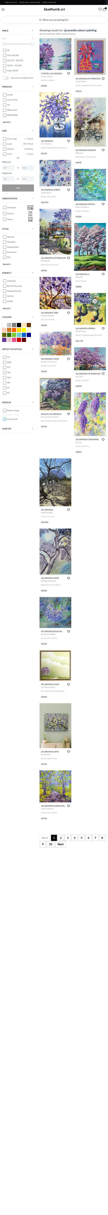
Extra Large (12, 139)
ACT (9, 367)
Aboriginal (11, 242)
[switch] (6, 78)
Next (61, 844)
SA (8, 388)
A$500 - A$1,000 (14, 65)
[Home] (54, 9)
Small (9, 154)
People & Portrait (14, 291)
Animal (10, 301)
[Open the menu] (3, 9)
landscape (11, 207)
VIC (8, 357)
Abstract (10, 237)
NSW (9, 362)
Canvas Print (12, 100)
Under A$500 (12, 70)
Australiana (11, 252)
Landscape (11, 281)
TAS (8, 372)
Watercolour (12, 110)
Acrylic (10, 95)
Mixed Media (12, 115)
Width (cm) (6, 162)
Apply (18, 188)
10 (50, 844)
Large (9, 144)
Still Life (10, 296)
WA (8, 382)
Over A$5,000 (13, 55)
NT (8, 393)
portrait (10, 213)
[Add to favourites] (68, 73)
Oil (8, 105)
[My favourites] (100, 9)
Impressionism (13, 247)
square (10, 219)
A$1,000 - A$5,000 (15, 60)
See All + (7, 122)
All (8, 50)
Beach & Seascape (14, 286)
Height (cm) (7, 173)
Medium (10, 149)
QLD (9, 377)
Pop (8, 257)
